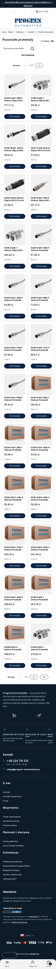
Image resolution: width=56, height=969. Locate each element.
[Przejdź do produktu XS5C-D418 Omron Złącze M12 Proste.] (41, 135)
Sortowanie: (28, 55)
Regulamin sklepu (11, 870)
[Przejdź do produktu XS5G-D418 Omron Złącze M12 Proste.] (14, 184)
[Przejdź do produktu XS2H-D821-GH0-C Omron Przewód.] (14, 584)
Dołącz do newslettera (16, 912)
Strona (16, 65)
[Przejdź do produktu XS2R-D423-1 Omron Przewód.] (41, 634)
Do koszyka (14, 116)
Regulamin (33, 916)
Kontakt (6, 792)
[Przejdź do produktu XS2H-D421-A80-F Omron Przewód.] (41, 234)
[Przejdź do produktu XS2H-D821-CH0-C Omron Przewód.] (14, 534)
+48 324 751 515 (17, 761)
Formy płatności (10, 841)
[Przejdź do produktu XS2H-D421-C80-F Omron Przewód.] (14, 334)
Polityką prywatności (19, 922)
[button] (27, 784)
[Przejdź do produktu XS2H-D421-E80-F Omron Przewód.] (41, 384)
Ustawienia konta (11, 821)
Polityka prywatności (12, 861)
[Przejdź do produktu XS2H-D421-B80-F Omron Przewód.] (41, 284)
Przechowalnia (10, 825)
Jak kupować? (10, 879)
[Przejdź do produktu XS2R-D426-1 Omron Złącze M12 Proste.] (41, 85)
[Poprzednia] (3, 4)
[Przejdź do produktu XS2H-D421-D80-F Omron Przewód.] (14, 384)
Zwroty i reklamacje (12, 874)
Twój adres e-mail (12, 908)
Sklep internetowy (27, 954)
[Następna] (52, 4)
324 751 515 (43, 11)
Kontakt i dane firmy (12, 796)
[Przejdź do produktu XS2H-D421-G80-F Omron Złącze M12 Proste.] (14, 85)
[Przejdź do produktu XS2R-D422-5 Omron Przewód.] (14, 634)
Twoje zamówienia (12, 816)
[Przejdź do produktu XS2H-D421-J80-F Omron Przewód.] (14, 434)
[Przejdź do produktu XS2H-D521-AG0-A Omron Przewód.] (41, 434)
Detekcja (20, 32)
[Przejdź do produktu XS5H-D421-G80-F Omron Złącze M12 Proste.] (41, 184)
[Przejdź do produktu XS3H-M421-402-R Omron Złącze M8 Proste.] (14, 135)
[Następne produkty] (34, 677)
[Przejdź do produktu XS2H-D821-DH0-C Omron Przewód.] (41, 534)
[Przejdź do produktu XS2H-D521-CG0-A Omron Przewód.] (14, 484)
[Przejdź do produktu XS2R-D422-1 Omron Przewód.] (41, 584)
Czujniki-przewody (45, 32)
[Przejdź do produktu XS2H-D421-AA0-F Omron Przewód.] (14, 284)
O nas (5, 800)
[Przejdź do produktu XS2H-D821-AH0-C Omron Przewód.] (41, 484)
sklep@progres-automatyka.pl (23, 769)
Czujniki (30, 32)
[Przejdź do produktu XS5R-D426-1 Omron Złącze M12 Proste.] (14, 234)
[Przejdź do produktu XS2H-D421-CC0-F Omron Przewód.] (41, 334)
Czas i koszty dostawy (13, 845)
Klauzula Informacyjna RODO (16, 866)
